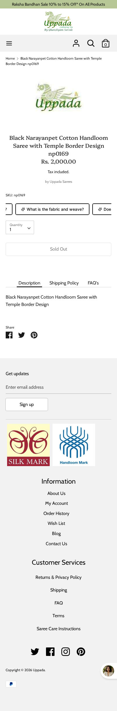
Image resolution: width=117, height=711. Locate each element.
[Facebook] (50, 650)
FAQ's (93, 283)
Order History (56, 513)
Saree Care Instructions (59, 628)
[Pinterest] (81, 650)
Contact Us (56, 543)
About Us (56, 493)
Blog (56, 533)
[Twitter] (35, 650)
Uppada (39, 670)
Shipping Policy (64, 283)
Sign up (27, 404)
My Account (56, 503)
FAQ (59, 603)
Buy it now (58, 266)
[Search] (91, 41)
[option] (58, 98)
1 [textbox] (10, 229)
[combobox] (20, 227)
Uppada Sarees (61, 181)
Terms (58, 615)
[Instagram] (65, 650)
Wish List (56, 523)
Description (29, 283)
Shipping (58, 590)
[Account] (76, 41)
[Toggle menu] (9, 43)
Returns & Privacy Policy (58, 577)
